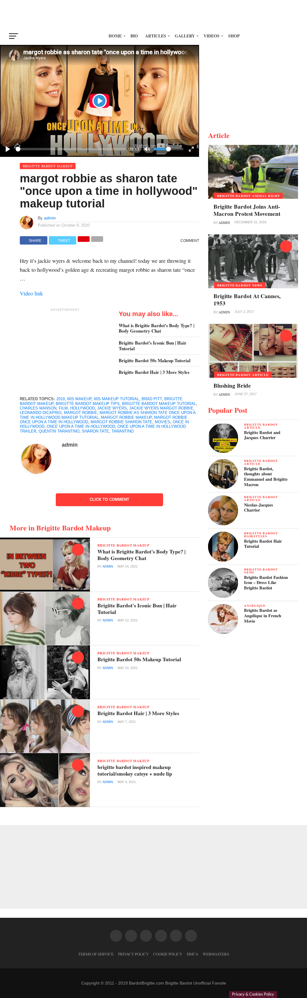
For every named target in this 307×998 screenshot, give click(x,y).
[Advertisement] (153, 13)
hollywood (82, 408)
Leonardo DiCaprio (40, 412)
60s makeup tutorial (116, 399)
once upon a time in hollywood (81, 426)
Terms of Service (96, 954)
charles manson (38, 408)
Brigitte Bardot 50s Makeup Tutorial (154, 360)
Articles (155, 36)
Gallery (185, 36)
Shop (234, 36)
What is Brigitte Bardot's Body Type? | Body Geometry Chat (156, 328)
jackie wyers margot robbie (161, 408)
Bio (134, 36)
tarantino (123, 431)
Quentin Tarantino (59, 431)
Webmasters (216, 954)
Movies (162, 422)
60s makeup (79, 399)
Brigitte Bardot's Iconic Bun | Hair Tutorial (152, 345)
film (63, 408)
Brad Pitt (152, 399)
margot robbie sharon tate (121, 422)
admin (50, 218)
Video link (31, 293)
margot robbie (80, 412)
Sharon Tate (95, 431)
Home (115, 36)
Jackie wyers (112, 408)
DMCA (192, 954)
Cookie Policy (167, 954)
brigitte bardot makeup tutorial (159, 403)
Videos (211, 36)
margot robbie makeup (126, 417)
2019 (60, 399)
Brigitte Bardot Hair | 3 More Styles (154, 372)
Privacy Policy (133, 954)
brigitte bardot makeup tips (88, 403)
